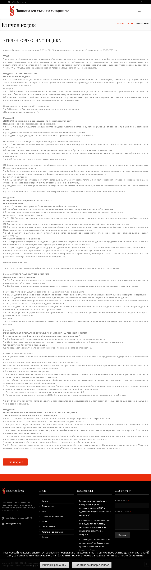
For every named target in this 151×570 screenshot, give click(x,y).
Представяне (48, 506)
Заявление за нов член (52, 532)
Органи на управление (52, 516)
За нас (130, 24)
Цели (44, 511)
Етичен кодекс (48, 527)
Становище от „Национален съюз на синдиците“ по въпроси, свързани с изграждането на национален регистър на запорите (94, 527)
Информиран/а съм (54, 565)
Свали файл (15, 462)
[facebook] (141, 2)
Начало (120, 24)
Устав (44, 522)
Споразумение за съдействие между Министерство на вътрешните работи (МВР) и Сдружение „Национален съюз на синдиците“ (95, 508)
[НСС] (39, 11)
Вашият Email (122, 501)
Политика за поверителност (91, 565)
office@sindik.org (19, 2)
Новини (45, 537)
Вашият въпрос (123, 512)
